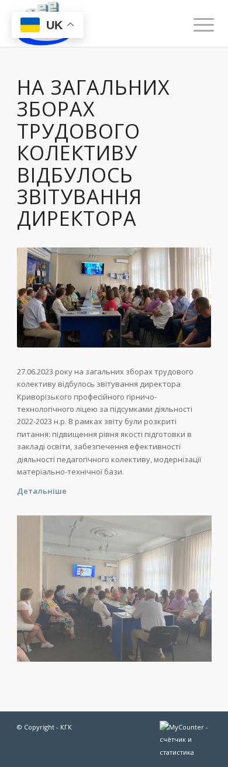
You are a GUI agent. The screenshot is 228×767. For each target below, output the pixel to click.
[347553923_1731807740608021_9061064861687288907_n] (118, 592)
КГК (66, 727)
